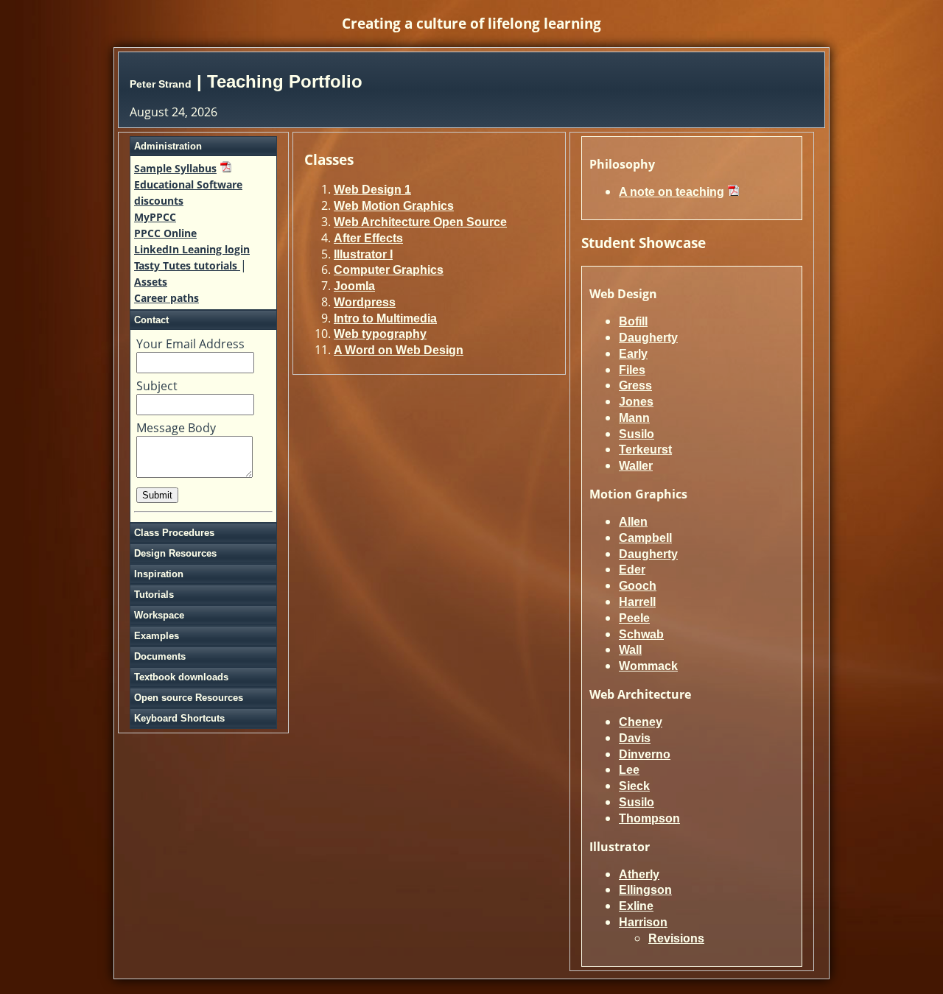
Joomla (354, 286)
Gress (635, 385)
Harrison (643, 922)
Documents (160, 656)
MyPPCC (155, 217)
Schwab (641, 634)
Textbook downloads (181, 677)
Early (633, 354)
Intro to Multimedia (385, 318)
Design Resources (175, 553)
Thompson (649, 818)
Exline (636, 906)
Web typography (380, 334)
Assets (150, 282)
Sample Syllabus (175, 168)
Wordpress (365, 302)
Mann (634, 418)
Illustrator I (363, 254)
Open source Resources (188, 697)
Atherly (639, 874)
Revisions (676, 938)
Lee (629, 770)
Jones (636, 401)
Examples (156, 635)
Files (632, 370)
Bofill (633, 321)
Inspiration (158, 573)
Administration (168, 146)
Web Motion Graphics (394, 206)
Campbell (645, 538)
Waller (636, 465)
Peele (634, 618)
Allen (633, 521)
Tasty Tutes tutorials (187, 265)
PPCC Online (165, 233)
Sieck (634, 786)
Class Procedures (174, 532)
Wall (630, 650)
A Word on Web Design (398, 350)
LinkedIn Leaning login (192, 249)
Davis (635, 738)
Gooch (637, 585)
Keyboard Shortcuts (179, 718)
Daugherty (648, 337)
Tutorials (154, 594)
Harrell (637, 602)
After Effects (368, 238)
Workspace (159, 615)
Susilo (636, 434)
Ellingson (645, 890)
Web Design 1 (372, 189)
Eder (632, 569)
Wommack (648, 666)
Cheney (640, 722)
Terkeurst (645, 449)
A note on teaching (671, 192)
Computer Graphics (389, 270)
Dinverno (644, 754)
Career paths (166, 298)
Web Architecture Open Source (420, 222)
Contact (151, 319)
